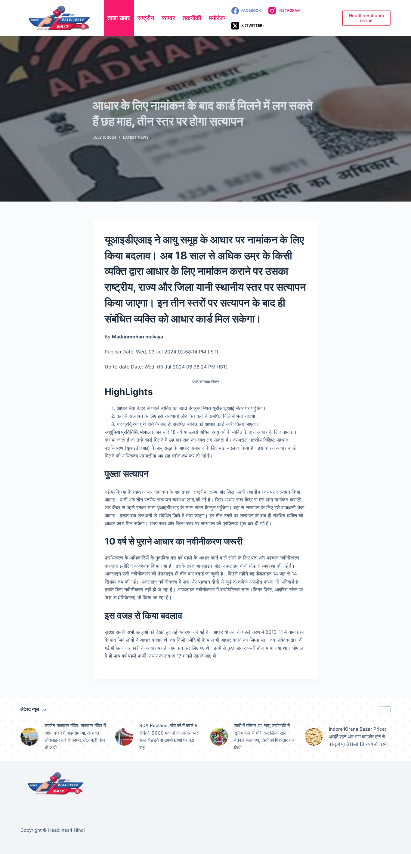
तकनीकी (192, 18)
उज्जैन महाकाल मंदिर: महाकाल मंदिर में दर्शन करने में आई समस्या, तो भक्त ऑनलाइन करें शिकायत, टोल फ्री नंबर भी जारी (75, 737)
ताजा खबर (118, 18)
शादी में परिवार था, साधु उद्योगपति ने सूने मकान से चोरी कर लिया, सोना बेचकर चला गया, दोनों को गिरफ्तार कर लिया (264, 737)
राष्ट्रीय (146, 18)
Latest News (136, 137)
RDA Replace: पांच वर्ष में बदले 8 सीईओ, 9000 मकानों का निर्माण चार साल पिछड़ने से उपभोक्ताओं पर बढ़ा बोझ (168, 737)
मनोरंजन (218, 18)
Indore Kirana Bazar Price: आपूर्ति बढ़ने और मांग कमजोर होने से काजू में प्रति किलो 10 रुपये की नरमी (358, 736)
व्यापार (168, 18)
